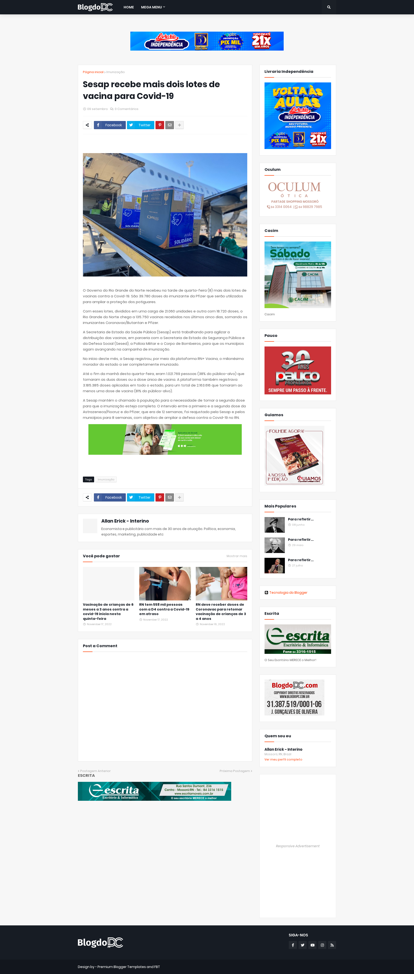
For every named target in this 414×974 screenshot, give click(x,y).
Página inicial (93, 72)
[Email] (169, 125)
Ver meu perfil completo (283, 759)
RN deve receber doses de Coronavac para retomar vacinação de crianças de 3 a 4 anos (221, 611)
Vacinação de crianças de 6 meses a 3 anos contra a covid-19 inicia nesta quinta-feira (108, 611)
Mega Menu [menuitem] (151, 7)
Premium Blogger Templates (122, 966)
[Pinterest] (159, 125)
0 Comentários (126, 109)
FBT (157, 966)
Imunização (115, 72)
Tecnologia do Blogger (288, 592)
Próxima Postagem (235, 771)
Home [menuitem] (129, 7)
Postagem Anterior (95, 771)
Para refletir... (301, 519)
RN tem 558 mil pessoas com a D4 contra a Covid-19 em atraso (164, 609)
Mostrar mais (237, 556)
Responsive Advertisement (298, 846)
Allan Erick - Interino (125, 521)
